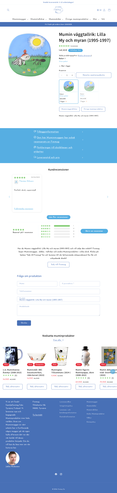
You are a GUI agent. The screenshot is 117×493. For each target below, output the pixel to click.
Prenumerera (58, 265)
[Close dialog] (81, 216)
